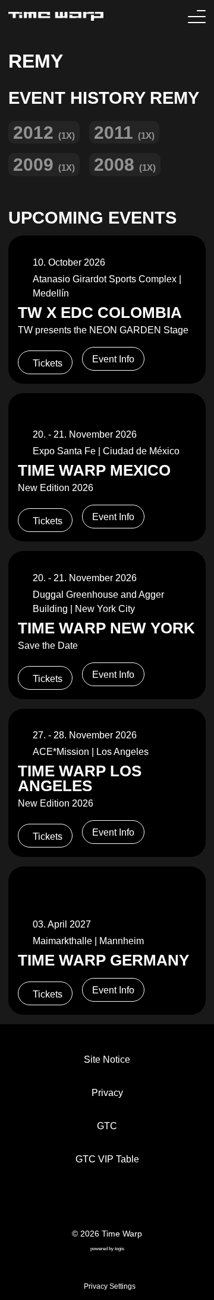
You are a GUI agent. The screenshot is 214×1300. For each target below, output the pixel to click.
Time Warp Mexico (94, 470)
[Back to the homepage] (55, 16)
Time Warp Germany (103, 960)
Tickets (47, 363)
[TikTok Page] (97, 1202)
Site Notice (107, 1059)
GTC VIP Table (107, 1159)
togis (119, 1248)
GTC (107, 1126)
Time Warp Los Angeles (79, 779)
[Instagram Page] (116, 1202)
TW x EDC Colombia (100, 312)
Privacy (107, 1093)
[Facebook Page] (78, 1202)
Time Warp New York (106, 628)
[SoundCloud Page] (135, 1202)
